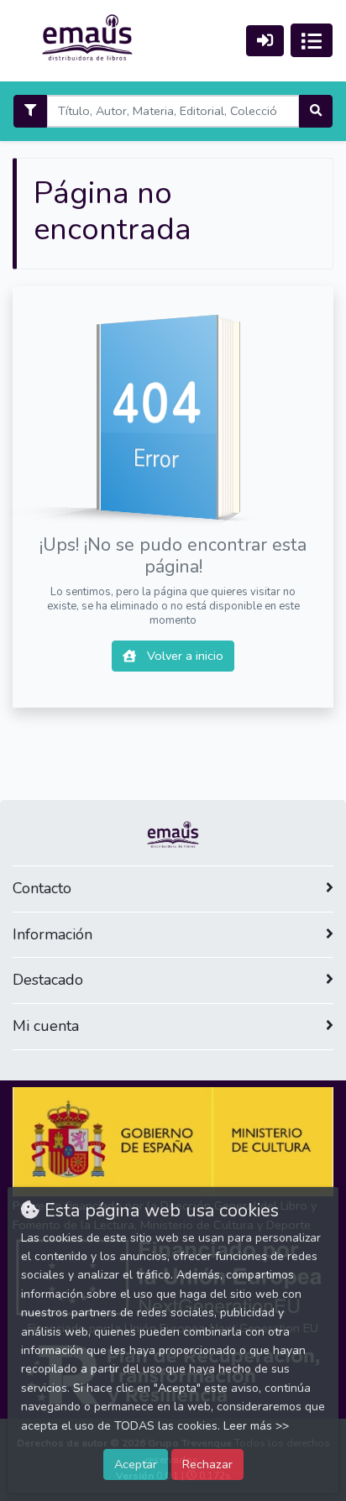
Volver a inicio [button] (183, 655)
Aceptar (135, 1464)
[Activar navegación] (312, 40)
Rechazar (207, 1464)
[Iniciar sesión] (265, 40)
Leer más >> (256, 1426)
